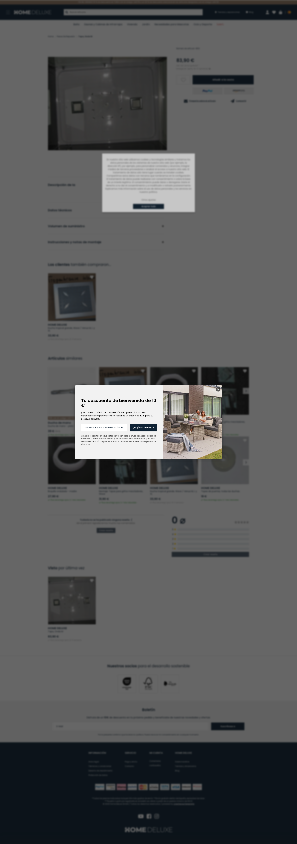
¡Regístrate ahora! (143, 427)
